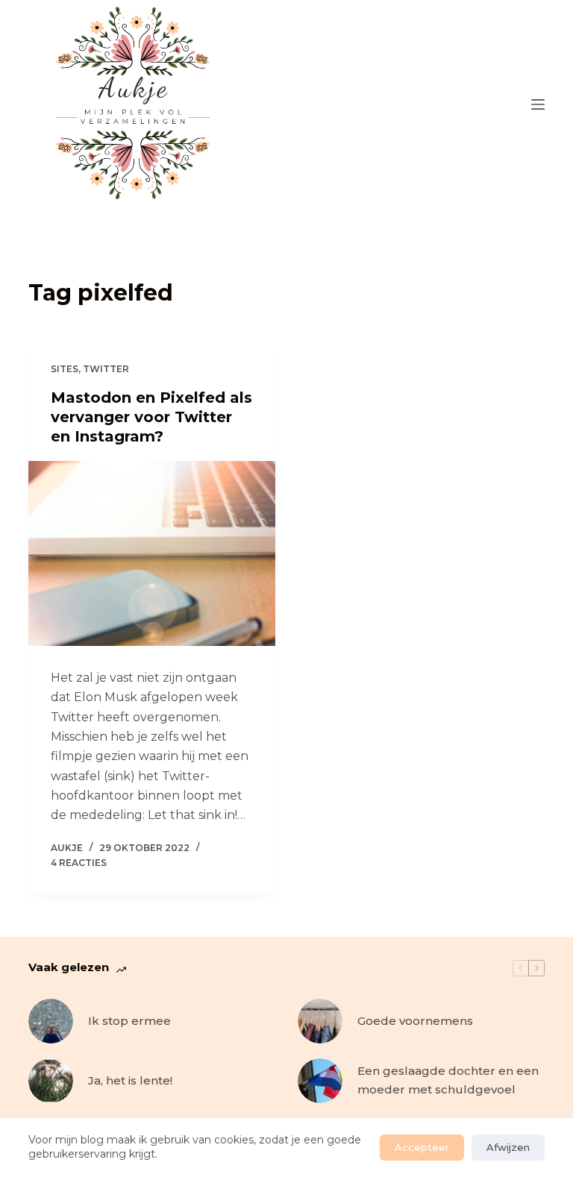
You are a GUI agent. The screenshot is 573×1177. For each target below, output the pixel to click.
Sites (64, 368)
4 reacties (79, 862)
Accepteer (422, 1147)
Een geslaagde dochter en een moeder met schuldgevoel (448, 1080)
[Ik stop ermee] (50, 1021)
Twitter (106, 368)
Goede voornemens (415, 1021)
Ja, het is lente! (130, 1080)
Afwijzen (508, 1147)
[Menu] (538, 104)
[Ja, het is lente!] (50, 1080)
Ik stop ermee (129, 1021)
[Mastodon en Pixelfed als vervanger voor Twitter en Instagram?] (151, 553)
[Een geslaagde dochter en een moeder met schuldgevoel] (320, 1080)
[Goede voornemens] (320, 1021)
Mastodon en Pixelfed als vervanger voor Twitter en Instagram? (151, 417)
